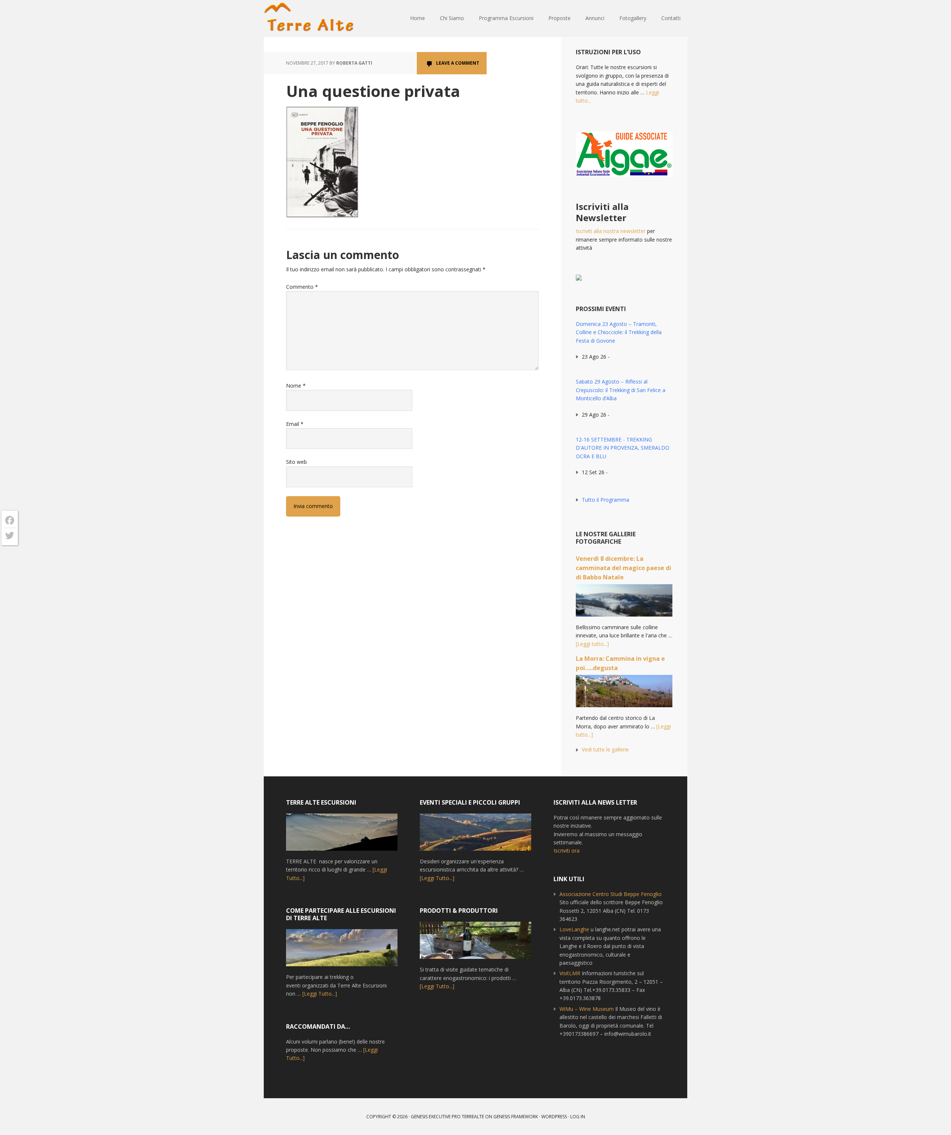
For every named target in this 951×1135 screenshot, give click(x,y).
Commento (302, 286)
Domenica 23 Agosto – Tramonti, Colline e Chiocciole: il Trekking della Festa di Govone (619, 332)
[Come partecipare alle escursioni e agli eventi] (341, 951)
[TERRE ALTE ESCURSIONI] (341, 835)
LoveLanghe (574, 929)
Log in (577, 1116)
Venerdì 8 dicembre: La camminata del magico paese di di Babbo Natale (623, 567)
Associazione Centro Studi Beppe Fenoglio (610, 894)
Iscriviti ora (567, 850)
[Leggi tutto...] (592, 643)
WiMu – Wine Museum (586, 1008)
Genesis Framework (515, 1116)
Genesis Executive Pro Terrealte (447, 1116)
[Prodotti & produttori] (475, 944)
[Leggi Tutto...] (319, 993)
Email (295, 423)
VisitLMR (569, 973)
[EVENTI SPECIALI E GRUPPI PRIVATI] (475, 835)
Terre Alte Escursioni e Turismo (312, 18)
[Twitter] (10, 535)
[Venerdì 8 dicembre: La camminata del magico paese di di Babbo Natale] (624, 603)
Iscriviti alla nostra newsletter (611, 231)
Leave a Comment (457, 63)
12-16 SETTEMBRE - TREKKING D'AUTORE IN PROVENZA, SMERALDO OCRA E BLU (622, 448)
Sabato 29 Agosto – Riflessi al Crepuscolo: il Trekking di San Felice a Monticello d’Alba (620, 390)
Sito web (296, 461)
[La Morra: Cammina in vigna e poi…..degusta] (624, 694)
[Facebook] (10, 520)
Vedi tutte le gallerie (605, 749)
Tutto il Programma (605, 499)
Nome (296, 385)
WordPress (554, 1116)
